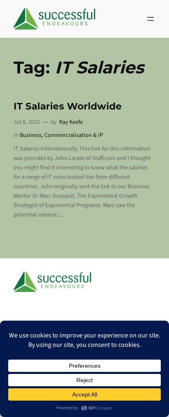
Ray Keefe (71, 122)
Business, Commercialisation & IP (61, 135)
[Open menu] (150, 19)
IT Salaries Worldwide (68, 106)
